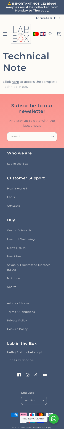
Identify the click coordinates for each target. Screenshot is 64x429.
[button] (5, 34)
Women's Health (19, 230)
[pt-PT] (36, 34)
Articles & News (18, 303)
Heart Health (16, 256)
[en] (43, 34)
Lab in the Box (17, 163)
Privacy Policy (17, 320)
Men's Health (16, 247)
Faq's (11, 197)
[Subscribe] (52, 136)
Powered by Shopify (42, 427)
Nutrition (13, 278)
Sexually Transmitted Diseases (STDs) (28, 267)
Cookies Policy (17, 329)
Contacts (13, 205)
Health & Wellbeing (21, 239)
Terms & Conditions (21, 311)
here (15, 82)
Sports (11, 287)
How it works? (17, 188)
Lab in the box (26, 427)
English (30, 400)
